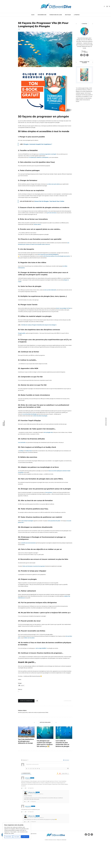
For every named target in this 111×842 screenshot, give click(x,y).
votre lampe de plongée (27, 520)
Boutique (68, 14)
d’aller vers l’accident (29, 637)
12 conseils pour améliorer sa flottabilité (38, 157)
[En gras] (26, 768)
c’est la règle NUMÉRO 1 (41, 648)
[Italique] (28, 768)
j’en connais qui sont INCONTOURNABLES (48, 254)
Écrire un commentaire (26, 700)
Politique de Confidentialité (61, 839)
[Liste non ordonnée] (35, 768)
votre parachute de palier (54, 520)
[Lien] (39, 768)
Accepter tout (25, 836)
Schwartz (36, 793)
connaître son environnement (28, 542)
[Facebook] (81, 55)
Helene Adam (22, 710)
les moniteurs (49, 492)
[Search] (104, 6)
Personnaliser (8, 836)
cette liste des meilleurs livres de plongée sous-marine (56, 256)
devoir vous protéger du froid (63, 308)
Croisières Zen (42, 14)
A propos (76, 14)
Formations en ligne (56, 14)
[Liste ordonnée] (34, 768)
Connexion (66, 760)
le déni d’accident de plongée (40, 415)
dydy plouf (36, 817)
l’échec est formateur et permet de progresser (33, 566)
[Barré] (32, 768)
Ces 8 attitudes (21, 442)
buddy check (29, 450)
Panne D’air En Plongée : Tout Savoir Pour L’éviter (49, 201)
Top (19, 29)
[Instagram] (87, 55)
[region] (17, 831)
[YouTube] (84, 55)
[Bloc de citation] (37, 768)
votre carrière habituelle (50, 289)
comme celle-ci (37, 224)
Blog (32, 14)
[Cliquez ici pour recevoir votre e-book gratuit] (45, 91)
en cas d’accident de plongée (30, 414)
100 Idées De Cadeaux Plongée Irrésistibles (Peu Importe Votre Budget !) (38, 324)
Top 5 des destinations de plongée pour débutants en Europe (26, 741)
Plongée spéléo (21, 333)
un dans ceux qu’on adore (53, 184)
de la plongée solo (48, 432)
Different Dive (31, 792)
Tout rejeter (16, 836)
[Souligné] (30, 768)
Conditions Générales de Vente (50, 839)
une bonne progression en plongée (47, 154)
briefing (21, 450)
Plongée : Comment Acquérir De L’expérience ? (38, 144)
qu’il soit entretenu (51, 212)
